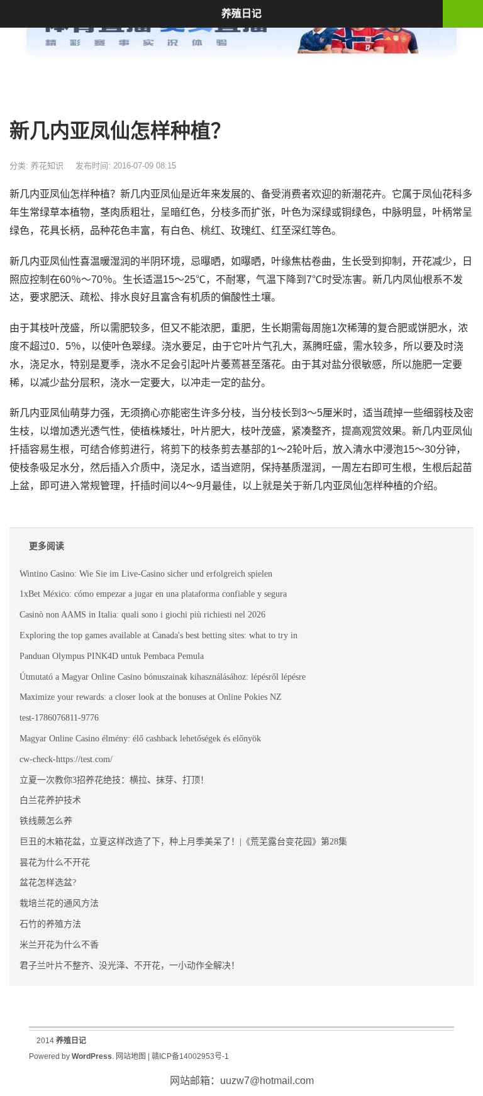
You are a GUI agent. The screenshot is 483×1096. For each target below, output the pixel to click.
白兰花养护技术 (50, 800)
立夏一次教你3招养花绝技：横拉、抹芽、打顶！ (114, 780)
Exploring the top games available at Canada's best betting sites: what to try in (158, 635)
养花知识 (47, 165)
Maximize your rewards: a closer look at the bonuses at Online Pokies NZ (150, 697)
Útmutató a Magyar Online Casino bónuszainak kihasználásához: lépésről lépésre (162, 677)
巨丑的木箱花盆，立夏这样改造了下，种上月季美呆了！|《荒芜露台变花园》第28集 (183, 841)
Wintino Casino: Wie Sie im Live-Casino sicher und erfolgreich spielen (145, 573)
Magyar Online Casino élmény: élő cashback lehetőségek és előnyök (140, 738)
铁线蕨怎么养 (45, 821)
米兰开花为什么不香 (59, 944)
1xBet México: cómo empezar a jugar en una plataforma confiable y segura (153, 594)
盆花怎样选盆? (47, 882)
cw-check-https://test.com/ (66, 759)
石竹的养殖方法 (50, 924)
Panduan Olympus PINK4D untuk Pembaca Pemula (111, 656)
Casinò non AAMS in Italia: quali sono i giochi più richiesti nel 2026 (142, 614)
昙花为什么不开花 (54, 862)
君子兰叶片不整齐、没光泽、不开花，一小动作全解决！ (129, 965)
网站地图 (131, 1056)
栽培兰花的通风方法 (59, 903)
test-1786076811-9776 (59, 717)
